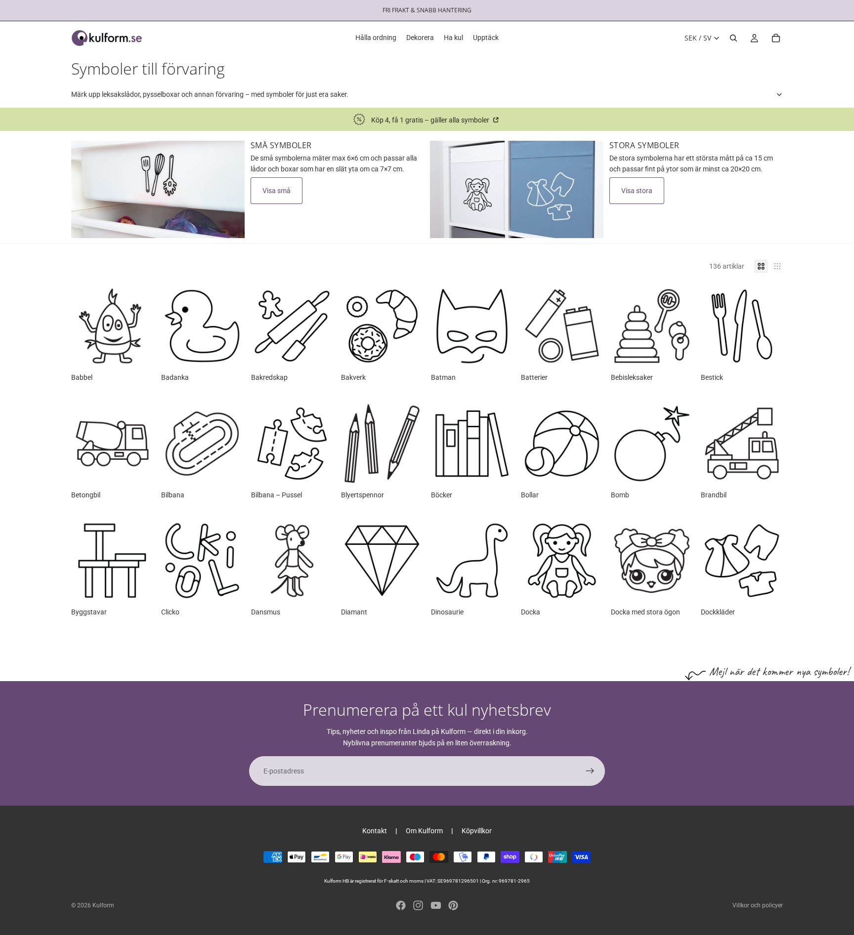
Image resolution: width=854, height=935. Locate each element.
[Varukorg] (776, 38)
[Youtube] (436, 905)
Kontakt (374, 831)
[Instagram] (418, 905)
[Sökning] (733, 38)
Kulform (103, 905)
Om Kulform (424, 831)
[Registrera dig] (590, 771)
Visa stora (636, 191)
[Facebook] (401, 905)
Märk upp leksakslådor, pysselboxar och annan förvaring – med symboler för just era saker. (209, 94)
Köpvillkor (477, 831)
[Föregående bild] (712, 326)
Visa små (276, 191)
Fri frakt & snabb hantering (427, 10)
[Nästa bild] (772, 326)
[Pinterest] (453, 905)
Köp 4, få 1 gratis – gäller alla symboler (431, 120)
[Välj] (138, 352)
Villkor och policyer (757, 905)
